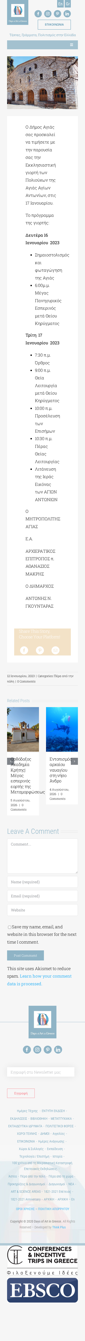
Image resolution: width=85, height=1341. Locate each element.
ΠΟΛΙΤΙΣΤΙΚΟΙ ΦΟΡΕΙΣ (60, 1126)
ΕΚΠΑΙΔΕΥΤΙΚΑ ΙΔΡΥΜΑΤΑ (25, 1126)
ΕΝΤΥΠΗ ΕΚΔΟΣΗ (53, 1111)
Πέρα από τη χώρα (61, 1176)
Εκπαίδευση (55, 1149)
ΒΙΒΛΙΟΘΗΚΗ (38, 1118)
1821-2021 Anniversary (26, 1199)
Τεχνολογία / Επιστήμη (34, 1156)
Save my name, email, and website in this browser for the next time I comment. (41, 934)
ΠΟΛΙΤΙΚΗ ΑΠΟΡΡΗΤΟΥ (53, 1209)
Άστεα (12, 1176)
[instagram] (47, 13)
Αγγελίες (59, 1133)
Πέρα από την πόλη (32, 1176)
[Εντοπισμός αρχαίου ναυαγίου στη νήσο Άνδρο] (62, 710)
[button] (10, 761)
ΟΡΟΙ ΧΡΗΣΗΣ (25, 1209)
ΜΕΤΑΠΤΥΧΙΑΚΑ (61, 1118)
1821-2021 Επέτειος (57, 1191)
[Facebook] (24, 650)
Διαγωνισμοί (57, 1184)
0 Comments (26, 681)
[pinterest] (57, 13)
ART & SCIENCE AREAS (26, 1191)
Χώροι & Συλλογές (31, 1149)
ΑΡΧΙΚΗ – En (66, 1199)
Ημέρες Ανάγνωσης (51, 1141)
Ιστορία (57, 1156)
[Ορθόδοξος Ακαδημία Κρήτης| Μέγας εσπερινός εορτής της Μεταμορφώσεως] (23, 710)
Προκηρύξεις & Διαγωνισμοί (26, 1184)
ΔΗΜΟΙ (44, 1133)
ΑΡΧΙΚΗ (49, 1199)
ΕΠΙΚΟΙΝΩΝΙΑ (26, 1141)
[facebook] (38, 13)
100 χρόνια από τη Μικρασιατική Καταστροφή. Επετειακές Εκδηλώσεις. (42, 1166)
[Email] (55, 650)
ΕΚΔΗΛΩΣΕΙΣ (18, 1118)
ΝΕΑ (71, 1184)
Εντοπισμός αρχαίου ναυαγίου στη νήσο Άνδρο (61, 770)
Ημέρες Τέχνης (27, 1111)
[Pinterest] (40, 650)
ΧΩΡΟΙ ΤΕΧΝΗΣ (27, 1133)
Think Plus (59, 1227)
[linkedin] (67, 13)
